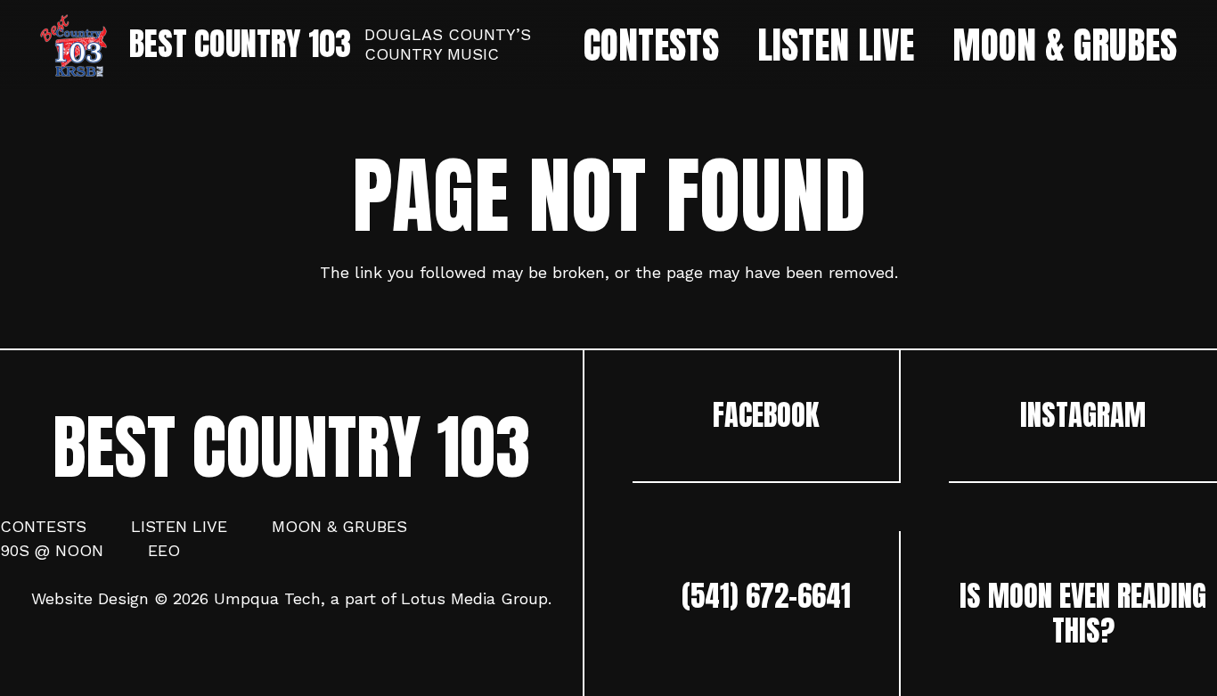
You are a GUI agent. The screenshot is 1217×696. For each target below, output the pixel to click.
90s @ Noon (51, 550)
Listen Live (179, 526)
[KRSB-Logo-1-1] (73, 45)
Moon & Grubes (339, 526)
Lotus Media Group (474, 598)
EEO (164, 550)
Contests (43, 526)
